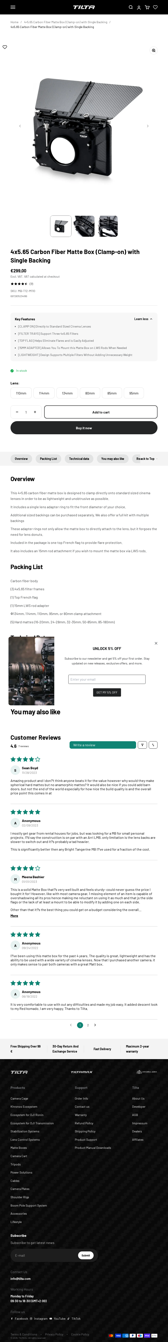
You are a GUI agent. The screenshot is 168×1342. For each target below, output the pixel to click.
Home (14, 22)
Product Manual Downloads (93, 1147)
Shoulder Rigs (19, 1197)
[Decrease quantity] (17, 412)
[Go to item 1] (61, 226)
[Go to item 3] (107, 226)
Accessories (18, 1213)
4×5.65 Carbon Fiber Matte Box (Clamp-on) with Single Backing (65, 22)
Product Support (86, 1139)
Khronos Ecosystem (23, 1106)
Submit (88, 1256)
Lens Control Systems (25, 1139)
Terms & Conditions (23, 1334)
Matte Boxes (18, 1147)
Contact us (82, 1106)
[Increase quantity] (35, 412)
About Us (138, 1098)
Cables (14, 1181)
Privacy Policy (54, 1334)
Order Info (81, 1098)
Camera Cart (18, 1156)
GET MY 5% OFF (106, 692)
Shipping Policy (85, 1131)
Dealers (137, 1131)
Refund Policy (84, 1123)
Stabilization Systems (24, 1131)
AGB (135, 1115)
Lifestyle (16, 1222)
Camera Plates (20, 1189)
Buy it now (84, 428)
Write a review (84, 745)
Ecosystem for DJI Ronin (27, 1115)
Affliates (138, 1139)
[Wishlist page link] (155, 7)
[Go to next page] (96, 1025)
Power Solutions (21, 1172)
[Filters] (142, 745)
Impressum (139, 1123)
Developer (138, 1106)
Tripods (15, 1164)
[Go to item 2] (84, 226)
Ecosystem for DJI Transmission (32, 1123)
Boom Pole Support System (28, 1205)
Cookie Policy (80, 1334)
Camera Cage (19, 1098)
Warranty (81, 1115)
